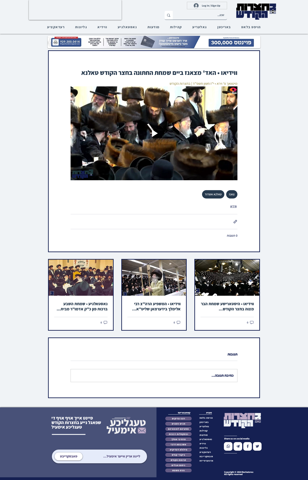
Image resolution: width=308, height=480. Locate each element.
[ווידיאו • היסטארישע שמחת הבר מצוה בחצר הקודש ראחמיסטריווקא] (227, 278)
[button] (207, 456)
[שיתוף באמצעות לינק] (235, 221)
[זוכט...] (169, 15)
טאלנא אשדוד (213, 194)
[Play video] (154, 133)
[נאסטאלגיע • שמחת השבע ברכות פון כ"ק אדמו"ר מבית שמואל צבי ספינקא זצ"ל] (81, 278)
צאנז (232, 194)
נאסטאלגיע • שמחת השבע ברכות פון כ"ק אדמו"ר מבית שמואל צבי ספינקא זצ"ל (84, 306)
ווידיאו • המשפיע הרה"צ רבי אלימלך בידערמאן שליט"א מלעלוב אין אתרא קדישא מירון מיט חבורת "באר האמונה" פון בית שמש (155, 306)
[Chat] (228, 446)
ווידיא (233, 206)
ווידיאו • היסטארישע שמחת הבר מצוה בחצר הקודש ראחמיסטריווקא (227, 306)
